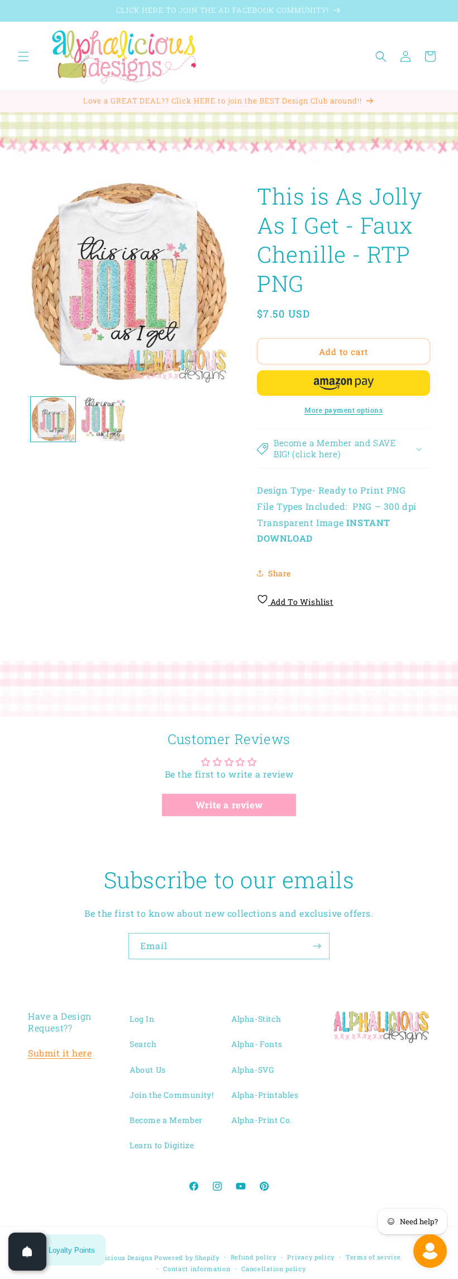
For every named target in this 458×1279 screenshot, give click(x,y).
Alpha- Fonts (256, 1044)
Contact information (196, 1268)
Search (143, 1044)
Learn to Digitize (162, 1145)
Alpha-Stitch (256, 1018)
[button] (23, 56)
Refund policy (253, 1257)
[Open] (27, 1252)
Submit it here (60, 1053)
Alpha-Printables (265, 1094)
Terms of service (373, 1257)
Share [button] (279, 573)
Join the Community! (171, 1094)
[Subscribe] (316, 946)
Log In (142, 1018)
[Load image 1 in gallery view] (53, 419)
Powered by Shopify (187, 1257)
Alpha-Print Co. (261, 1120)
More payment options (343, 409)
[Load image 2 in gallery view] (103, 419)
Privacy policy (311, 1257)
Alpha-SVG (252, 1069)
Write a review (229, 805)
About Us (148, 1069)
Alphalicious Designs (117, 1257)
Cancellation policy (273, 1268)
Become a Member (166, 1120)
